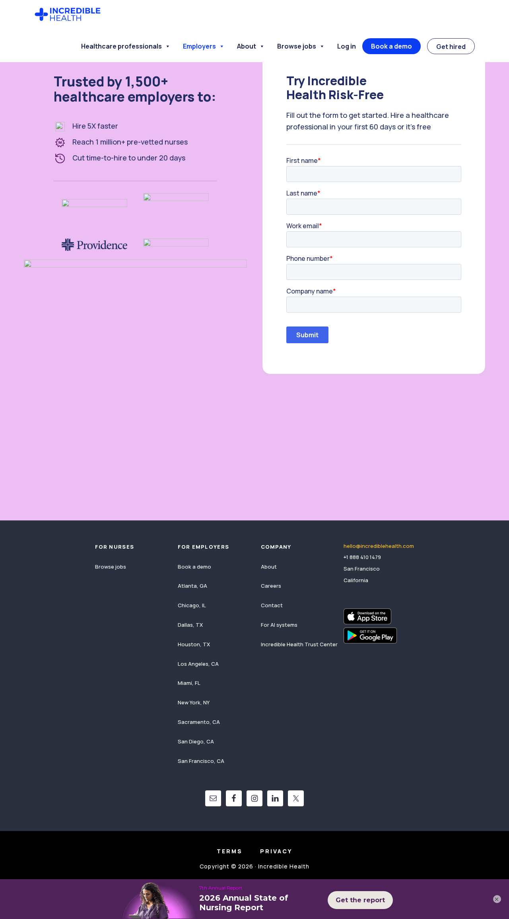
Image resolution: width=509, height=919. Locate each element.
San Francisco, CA (201, 761)
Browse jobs (296, 46)
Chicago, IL (192, 605)
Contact (272, 605)
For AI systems (279, 624)
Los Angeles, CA (198, 663)
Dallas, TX (190, 624)
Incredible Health (67, 15)
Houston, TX (194, 644)
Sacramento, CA (199, 721)
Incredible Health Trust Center (299, 644)
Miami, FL (189, 682)
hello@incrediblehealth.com (379, 545)
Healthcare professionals (121, 46)
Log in (346, 46)
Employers (199, 46)
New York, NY (194, 702)
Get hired (451, 46)
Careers (271, 585)
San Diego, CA (196, 741)
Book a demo (391, 46)
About (246, 46)
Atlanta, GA (192, 585)
